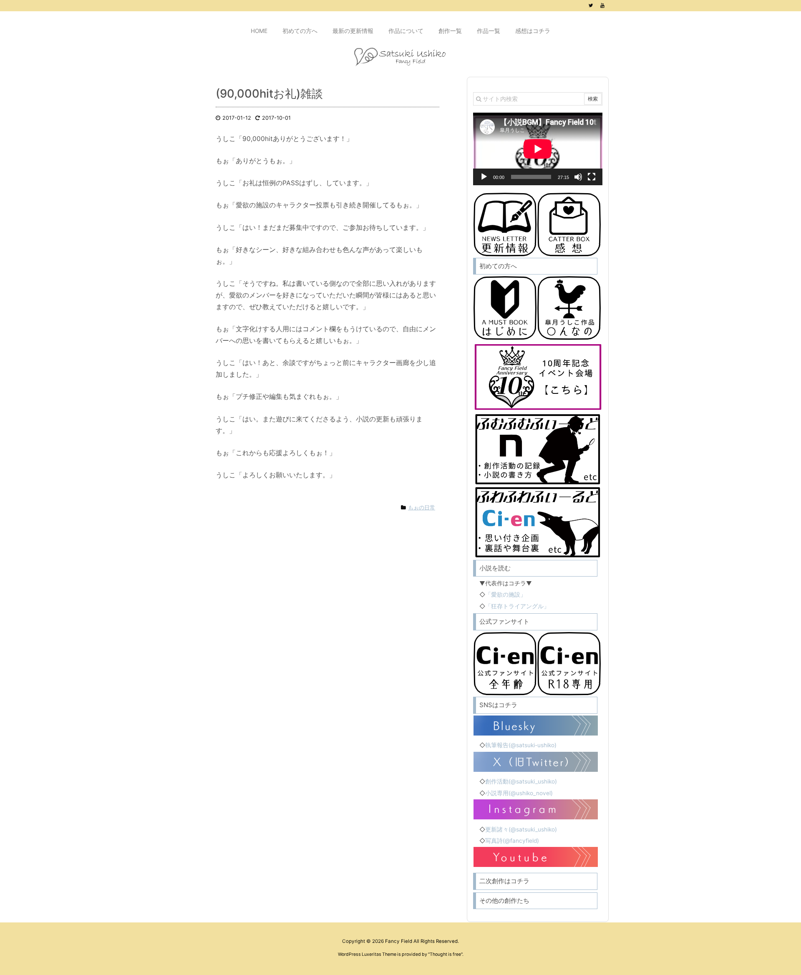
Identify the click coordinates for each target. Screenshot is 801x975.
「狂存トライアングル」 (517, 606)
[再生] (484, 177)
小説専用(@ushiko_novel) (519, 793)
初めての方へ (498, 266)
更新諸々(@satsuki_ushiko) (521, 829)
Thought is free (445, 954)
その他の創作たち (504, 900)
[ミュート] (578, 177)
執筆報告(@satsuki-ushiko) (521, 745)
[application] (537, 149)
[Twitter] (591, 5)
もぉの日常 (421, 507)
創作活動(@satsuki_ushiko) (521, 781)
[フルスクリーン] (591, 177)
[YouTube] (602, 5)
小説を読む (495, 568)
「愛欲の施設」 (505, 594)
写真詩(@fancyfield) (512, 840)
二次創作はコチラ (504, 881)
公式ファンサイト (504, 621)
